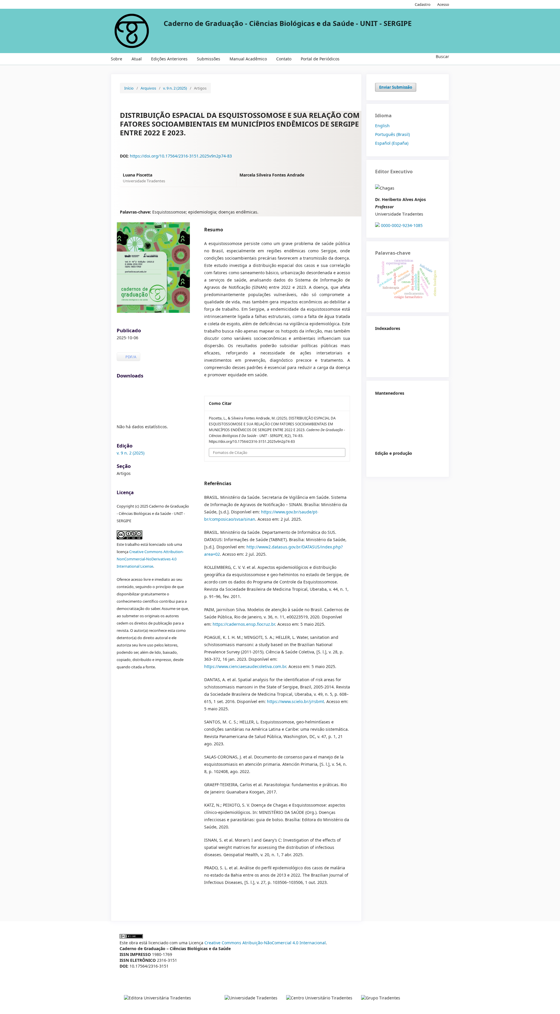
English (382, 125)
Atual (137, 59)
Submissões (208, 59)
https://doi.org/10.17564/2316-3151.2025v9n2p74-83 (181, 156)
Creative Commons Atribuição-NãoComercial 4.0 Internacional (265, 942)
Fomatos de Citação (230, 452)
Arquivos (148, 88)
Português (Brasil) (392, 134)
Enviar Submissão (395, 87)
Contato (283, 59)
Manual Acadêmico (248, 59)
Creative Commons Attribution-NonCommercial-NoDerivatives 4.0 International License (150, 559)
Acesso (443, 4)
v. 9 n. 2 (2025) (175, 88)
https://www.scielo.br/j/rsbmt (295, 701)
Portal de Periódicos (320, 59)
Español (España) (391, 143)
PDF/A (130, 356)
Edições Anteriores (169, 59)
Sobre (116, 59)
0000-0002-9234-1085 (402, 225)
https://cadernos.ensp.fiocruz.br (244, 624)
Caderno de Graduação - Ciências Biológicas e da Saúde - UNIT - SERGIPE (288, 23)
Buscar (442, 56)
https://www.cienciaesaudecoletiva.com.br (245, 666)
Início (129, 88)
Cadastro (422, 4)
